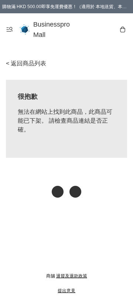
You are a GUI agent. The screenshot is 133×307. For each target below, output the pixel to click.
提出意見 (66, 290)
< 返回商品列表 (26, 63)
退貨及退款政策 (71, 276)
